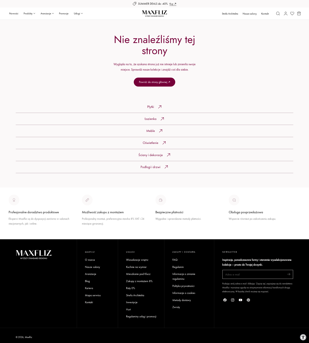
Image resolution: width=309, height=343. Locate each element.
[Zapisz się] (288, 274)
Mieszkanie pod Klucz (138, 274)
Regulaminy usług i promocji (141, 316)
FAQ (175, 260)
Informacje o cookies (183, 293)
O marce (14, 237)
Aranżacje (90, 274)
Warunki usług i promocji (95, 232)
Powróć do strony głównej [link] (153, 82)
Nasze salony (250, 13)
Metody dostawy (181, 300)
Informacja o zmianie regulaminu (183, 276)
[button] (278, 13)
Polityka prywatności (183, 286)
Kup (171, 3)
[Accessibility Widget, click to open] (303, 337)
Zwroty (176, 307)
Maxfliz (28, 337)
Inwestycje (132, 302)
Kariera (89, 288)
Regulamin (178, 267)
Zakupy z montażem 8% (139, 281)
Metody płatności (238, 232)
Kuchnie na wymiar (136, 267)
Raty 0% (130, 288)
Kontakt (265, 13)
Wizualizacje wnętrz (137, 260)
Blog (87, 281)
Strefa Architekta (230, 13)
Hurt (128, 309)
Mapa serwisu (93, 295)
